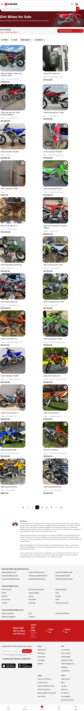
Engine (31, 596)
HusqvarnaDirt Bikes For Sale (38, 575)
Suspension (32, 602)
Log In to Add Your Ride (8, 32)
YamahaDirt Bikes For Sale (63, 579)
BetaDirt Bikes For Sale (9, 572)
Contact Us (65, 693)
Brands (40, 664)
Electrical (4, 596)
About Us (64, 689)
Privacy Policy (43, 682)
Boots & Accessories (8, 613)
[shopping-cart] (77, 4)
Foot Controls (6, 599)
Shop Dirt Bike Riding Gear (13, 610)
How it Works (66, 653)
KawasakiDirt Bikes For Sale (10, 579)
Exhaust (58, 596)
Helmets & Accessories (8, 616)
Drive (57, 592)
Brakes (4, 592)
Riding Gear (42, 650)
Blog (63, 682)
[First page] (23, 507)
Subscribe (27, 651)
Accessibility (65, 696)
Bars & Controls (6, 589)
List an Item (65, 650)
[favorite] (22, 48)
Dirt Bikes (41, 660)
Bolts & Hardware (60, 589)
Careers (64, 686)
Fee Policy (41, 696)
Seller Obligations (67, 664)
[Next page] (56, 507)
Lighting (4, 602)
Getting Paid (65, 657)
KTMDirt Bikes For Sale (62, 575)
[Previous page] (28, 507)
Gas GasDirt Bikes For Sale (63, 572)
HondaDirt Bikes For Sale (10, 575)
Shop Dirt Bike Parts (10, 586)
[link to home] (11, 4)
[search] (77, 9)
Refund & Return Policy (46, 686)
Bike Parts (41, 653)
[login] (72, 4)
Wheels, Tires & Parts (61, 602)
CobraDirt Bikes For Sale (36, 572)
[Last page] (61, 507)
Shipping (64, 667)
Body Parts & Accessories (36, 589)
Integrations (65, 671)
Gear (30, 613)
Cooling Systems (34, 592)
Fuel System (32, 599)
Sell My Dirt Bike (67, 660)
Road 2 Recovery (67, 700)
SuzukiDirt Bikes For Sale (37, 579)
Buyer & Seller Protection (47, 693)
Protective (32, 616)
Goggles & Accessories (62, 613)
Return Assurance (44, 689)
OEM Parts (41, 657)
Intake (57, 599)
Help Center (65, 679)
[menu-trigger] (2, 4)
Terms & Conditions (45, 679)
